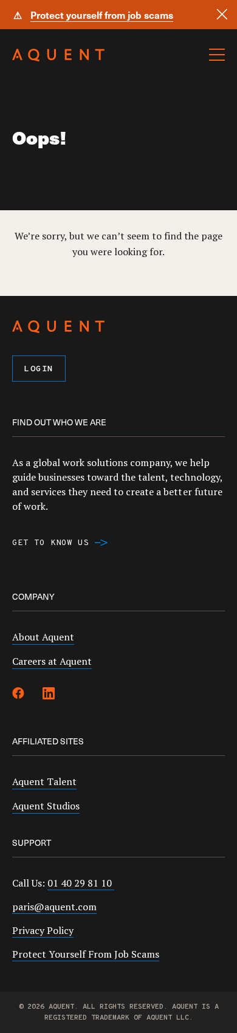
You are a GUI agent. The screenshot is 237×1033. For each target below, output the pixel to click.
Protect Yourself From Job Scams (85, 954)
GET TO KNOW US (50, 543)
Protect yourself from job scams (101, 14)
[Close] (222, 14)
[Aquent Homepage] (58, 58)
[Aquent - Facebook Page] (18, 695)
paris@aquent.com (54, 906)
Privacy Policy (43, 930)
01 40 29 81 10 (80, 883)
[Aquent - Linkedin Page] (48, 695)
